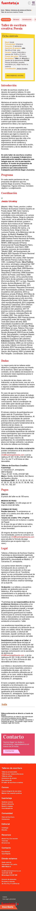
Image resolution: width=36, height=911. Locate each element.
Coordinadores (7, 808)
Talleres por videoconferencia (12, 774)
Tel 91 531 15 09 (7, 873)
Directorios (6, 843)
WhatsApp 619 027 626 (9, 875)
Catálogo (5, 828)
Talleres (7, 10)
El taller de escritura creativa (12, 782)
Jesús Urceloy (22, 69)
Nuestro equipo (7, 806)
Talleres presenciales (9, 772)
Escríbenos (6, 851)
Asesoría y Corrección (10, 839)
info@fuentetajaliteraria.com (12, 455)
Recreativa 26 (6, 780)
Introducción (26, 19)
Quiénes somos (7, 802)
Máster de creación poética (12, 793)
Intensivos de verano (9, 778)
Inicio (2, 10)
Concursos (6, 819)
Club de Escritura (8, 817)
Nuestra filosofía (8, 804)
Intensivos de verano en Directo (21, 10)
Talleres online (7, 776)
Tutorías (5, 841)
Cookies (4, 897)
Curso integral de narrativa (11, 791)
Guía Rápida (6, 854)
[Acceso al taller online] (29, 3)
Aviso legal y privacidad (9, 899)
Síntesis (16, 19)
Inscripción (6, 19)
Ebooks (4, 830)
